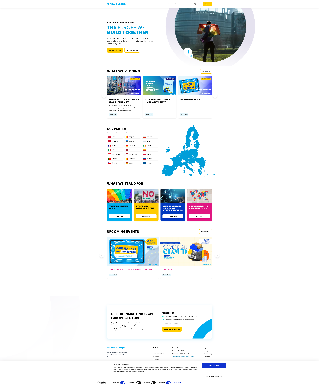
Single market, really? (190, 99)
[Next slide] (215, 95)
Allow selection (214, 371)
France (114, 146)
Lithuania (149, 150)
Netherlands (133, 154)
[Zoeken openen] (195, 4)
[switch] (138, 382)
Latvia (131, 150)
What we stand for (171, 4)
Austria (114, 137)
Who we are (157, 4)
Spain (131, 163)
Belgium (131, 137)
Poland (149, 154)
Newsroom (184, 4)
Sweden (149, 163)
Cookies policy (208, 354)
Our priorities (156, 357)
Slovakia (149, 159)
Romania (132, 159)
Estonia (131, 141)
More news (206, 71)
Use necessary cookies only (214, 376)
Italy (113, 150)
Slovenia (114, 163)
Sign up (207, 4)
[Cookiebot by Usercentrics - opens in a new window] (102, 383)
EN (198, 4)
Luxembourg (116, 154)
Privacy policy (208, 351)
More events (205, 231)
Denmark (115, 141)
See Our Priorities (115, 50)
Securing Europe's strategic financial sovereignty (158, 100)
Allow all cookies (214, 365)
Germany (132, 146)
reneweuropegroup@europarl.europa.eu (183, 357)
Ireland (149, 146)
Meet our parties (132, 50)
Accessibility (207, 357)
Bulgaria (149, 137)
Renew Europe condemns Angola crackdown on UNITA (124, 100)
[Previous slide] (104, 95)
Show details (177, 382)
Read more (119, 216)
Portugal (114, 159)
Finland (149, 141)
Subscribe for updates (172, 329)
